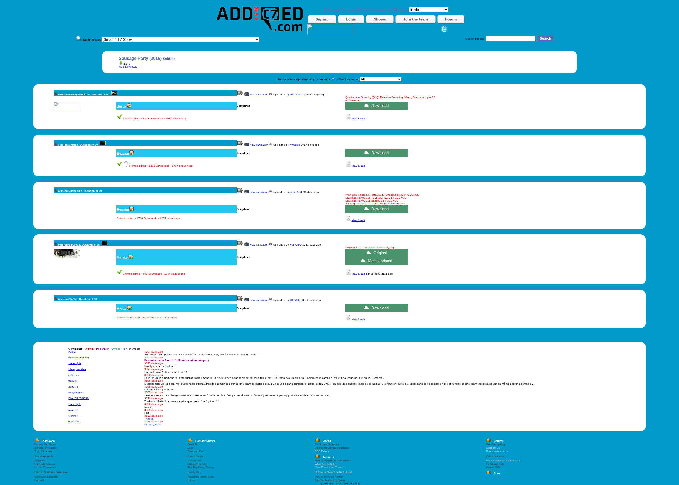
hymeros (295, 144)
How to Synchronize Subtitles (333, 460)
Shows (380, 19)
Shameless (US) (197, 463)
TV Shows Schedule (327, 444)
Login (351, 19)
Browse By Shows (45, 444)
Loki (190, 447)
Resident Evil (195, 451)
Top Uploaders (43, 451)
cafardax (73, 374)
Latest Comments (45, 467)
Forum (451, 19)
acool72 (294, 191)
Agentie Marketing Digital (330, 480)
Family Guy (194, 472)
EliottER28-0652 (78, 398)
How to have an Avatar (329, 476)
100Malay (296, 300)
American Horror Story (201, 476)
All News (39, 460)
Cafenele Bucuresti (46, 476)
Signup (322, 19)
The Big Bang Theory (201, 467)
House (191, 480)
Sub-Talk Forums (44, 463)
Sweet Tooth (195, 456)
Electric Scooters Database (51, 472)
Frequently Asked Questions (332, 447)
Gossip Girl (194, 460)
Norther (72, 415)
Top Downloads (43, 456)
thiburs (72, 380)
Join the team (415, 19)
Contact (39, 480)
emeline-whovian (78, 357)
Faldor (72, 351)
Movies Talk (493, 467)
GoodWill (73, 421)
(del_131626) (298, 94)
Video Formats (495, 456)
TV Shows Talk (495, 463)
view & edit (358, 118)
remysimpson (76, 392)
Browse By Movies (45, 447)
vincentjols (74, 363)
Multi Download (128, 66)
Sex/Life (193, 444)
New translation (259, 94)
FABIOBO (296, 244)
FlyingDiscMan (77, 369)
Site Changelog (495, 444)
